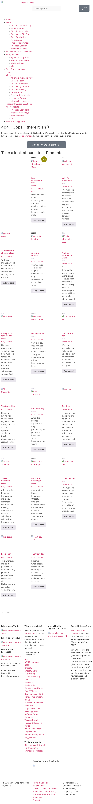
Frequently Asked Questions (19, 51)
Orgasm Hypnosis (32, 708)
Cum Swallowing (18, 37)
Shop (8, 22)
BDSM (27, 665)
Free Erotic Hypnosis (15, 69)
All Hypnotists (12, 54)
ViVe (13, 66)
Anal (26, 659)
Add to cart (38, 220)
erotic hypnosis (26, 136)
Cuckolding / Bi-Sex (20, 34)
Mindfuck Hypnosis (19, 48)
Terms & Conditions (41, 783)
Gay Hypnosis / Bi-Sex (34, 694)
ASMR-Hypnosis (31, 662)
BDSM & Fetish (17, 28)
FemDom (28, 682)
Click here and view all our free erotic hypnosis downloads (34, 748)
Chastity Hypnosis (19, 31)
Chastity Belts (30, 671)
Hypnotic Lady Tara (20, 57)
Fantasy (28, 679)
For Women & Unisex (33, 688)
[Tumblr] (64, 614)
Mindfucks (29, 705)
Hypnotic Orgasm (19, 46)
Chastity (28, 668)
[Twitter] (51, 614)
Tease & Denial (31, 720)
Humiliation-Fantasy (33, 702)
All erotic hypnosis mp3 (22, 25)
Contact (36, 800)
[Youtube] (57, 614)
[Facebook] (71, 614)
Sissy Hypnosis (31, 711)
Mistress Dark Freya (20, 60)
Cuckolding (29, 673)
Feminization (16, 40)
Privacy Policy (39, 785)
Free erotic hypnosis (20, 43)
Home (9, 19)
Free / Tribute (30, 691)
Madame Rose (17, 63)
